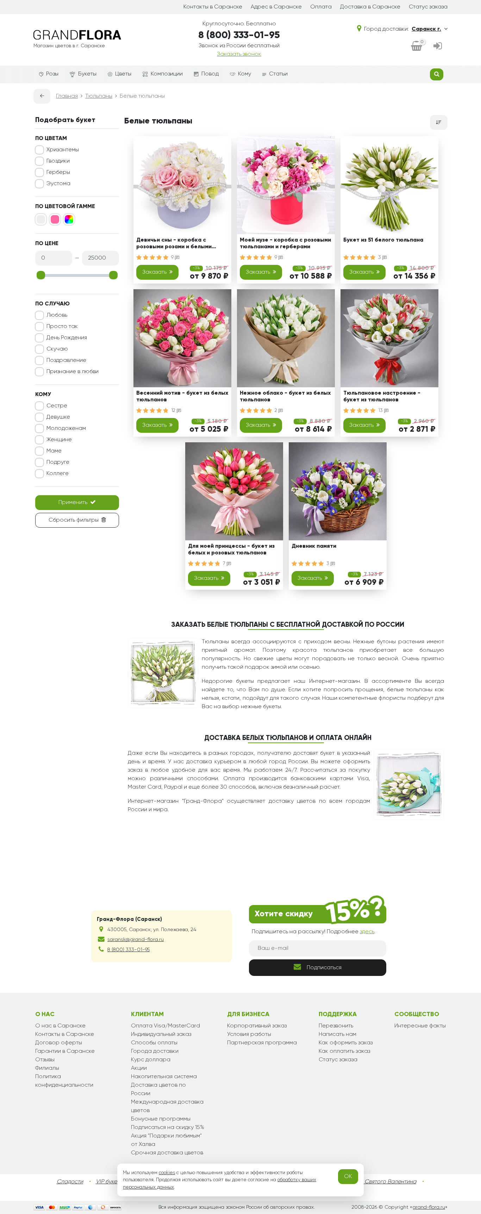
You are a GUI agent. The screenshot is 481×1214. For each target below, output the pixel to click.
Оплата (321, 7)
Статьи (278, 74)
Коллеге (57, 474)
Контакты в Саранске (212, 7)
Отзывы (45, 1060)
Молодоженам (66, 428)
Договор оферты (58, 1043)
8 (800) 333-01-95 (239, 35)
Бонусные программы (160, 1119)
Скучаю (57, 349)
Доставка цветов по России (158, 1089)
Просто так (62, 326)
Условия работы (249, 1034)
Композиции (167, 74)
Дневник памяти (314, 546)
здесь (367, 932)
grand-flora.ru (428, 1207)
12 (174, 410)
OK (348, 1176)
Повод (210, 74)
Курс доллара (150, 1060)
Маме (54, 451)
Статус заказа (428, 7)
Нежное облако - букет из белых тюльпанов (285, 396)
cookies (167, 1172)
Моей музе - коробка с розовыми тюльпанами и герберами (285, 243)
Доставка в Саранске (370, 7)
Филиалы (47, 1068)
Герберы (58, 172)
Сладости (70, 1182)
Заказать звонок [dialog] (239, 54)
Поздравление (66, 360)
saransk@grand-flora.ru (135, 939)
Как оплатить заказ (344, 1051)
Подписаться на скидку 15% (167, 1127)
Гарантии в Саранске (65, 1051)
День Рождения (66, 338)
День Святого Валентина (383, 1182)
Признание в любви (72, 372)
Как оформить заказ (346, 1043)
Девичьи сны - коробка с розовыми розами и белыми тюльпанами (174, 244)
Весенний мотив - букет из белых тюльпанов (182, 396)
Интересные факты (420, 1026)
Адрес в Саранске (276, 7)
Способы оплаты (154, 1043)
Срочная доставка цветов (167, 1153)
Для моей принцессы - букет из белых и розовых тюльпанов (231, 550)
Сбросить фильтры (74, 520)
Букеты (87, 74)
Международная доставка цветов (167, 1106)
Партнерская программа (262, 1043)
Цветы (123, 74)
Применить (72, 502)
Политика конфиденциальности (64, 1081)
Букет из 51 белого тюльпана (383, 240)
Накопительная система (164, 1077)
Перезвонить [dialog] (336, 1026)
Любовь (56, 315)
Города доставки (155, 1051)
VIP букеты (109, 1182)
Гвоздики (58, 161)
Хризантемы (62, 150)
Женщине (59, 440)
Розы (52, 74)
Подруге (57, 462)
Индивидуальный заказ (161, 1034)
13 (381, 410)
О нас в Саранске (60, 1026)
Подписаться (324, 968)
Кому (244, 74)
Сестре (56, 406)
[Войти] (438, 46)
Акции (139, 1068)
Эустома (58, 184)
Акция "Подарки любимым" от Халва (166, 1140)
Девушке (58, 417)
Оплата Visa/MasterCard (165, 1026)
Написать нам (337, 1034)
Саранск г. (426, 29)
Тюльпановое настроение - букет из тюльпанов (381, 396)
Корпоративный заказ (257, 1026)
